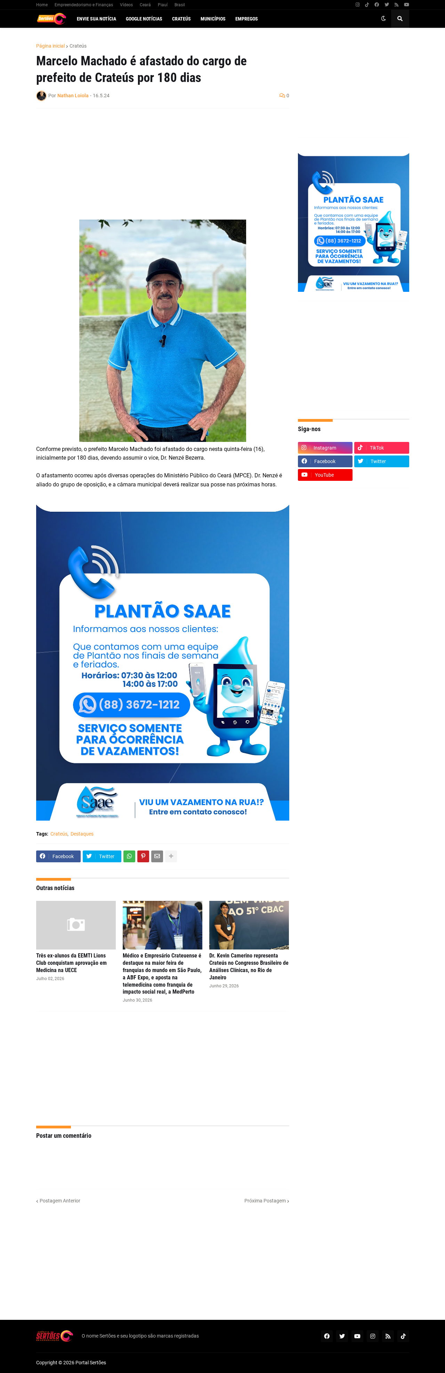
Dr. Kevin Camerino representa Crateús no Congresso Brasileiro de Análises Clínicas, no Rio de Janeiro (249, 966)
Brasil (180, 4)
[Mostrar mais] (171, 856)
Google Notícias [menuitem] (144, 19)
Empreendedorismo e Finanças (84, 4)
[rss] (396, 5)
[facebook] (376, 5)
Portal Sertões (90, 1362)
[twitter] (387, 5)
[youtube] (406, 5)
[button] (383, 19)
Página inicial (50, 45)
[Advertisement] (155, 164)
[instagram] (357, 5)
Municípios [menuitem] (213, 19)
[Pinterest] (143, 856)
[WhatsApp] (129, 856)
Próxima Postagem (265, 1200)
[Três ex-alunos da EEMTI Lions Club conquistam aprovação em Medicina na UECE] (76, 925)
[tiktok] (367, 5)
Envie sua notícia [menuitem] (96, 19)
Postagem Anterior (60, 1200)
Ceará (145, 4)
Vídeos (126, 4)
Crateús (78, 45)
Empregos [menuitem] (246, 19)
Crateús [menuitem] (181, 19)
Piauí (163, 4)
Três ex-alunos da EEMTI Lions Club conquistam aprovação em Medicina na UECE (71, 962)
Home (42, 4)
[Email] (157, 856)
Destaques (82, 833)
